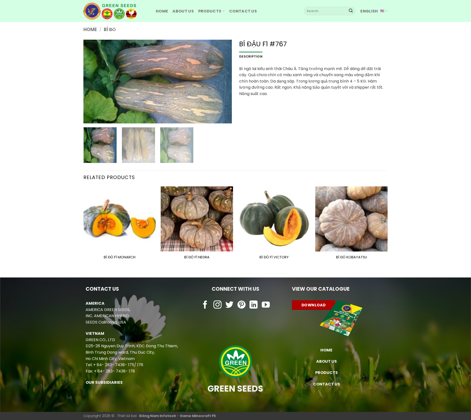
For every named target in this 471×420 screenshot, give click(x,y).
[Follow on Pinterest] (241, 305)
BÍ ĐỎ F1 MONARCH (119, 257)
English (369, 11)
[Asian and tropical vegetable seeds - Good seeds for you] (115, 11)
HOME (162, 11)
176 (140, 365)
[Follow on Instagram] (217, 305)
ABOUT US (183, 11)
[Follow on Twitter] (229, 305)
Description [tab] (250, 56)
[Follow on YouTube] (266, 305)
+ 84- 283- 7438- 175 (113, 365)
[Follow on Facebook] (205, 305)
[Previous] (92, 81)
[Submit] (351, 11)
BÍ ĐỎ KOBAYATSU (351, 257)
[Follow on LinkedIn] (253, 305)
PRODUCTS (210, 11)
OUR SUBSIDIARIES (104, 382)
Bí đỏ (110, 29)
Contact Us (243, 11)
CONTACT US (326, 384)
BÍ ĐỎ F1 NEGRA (196, 257)
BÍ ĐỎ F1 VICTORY (274, 257)
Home (90, 29)
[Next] (222, 81)
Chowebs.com (235, 315)
